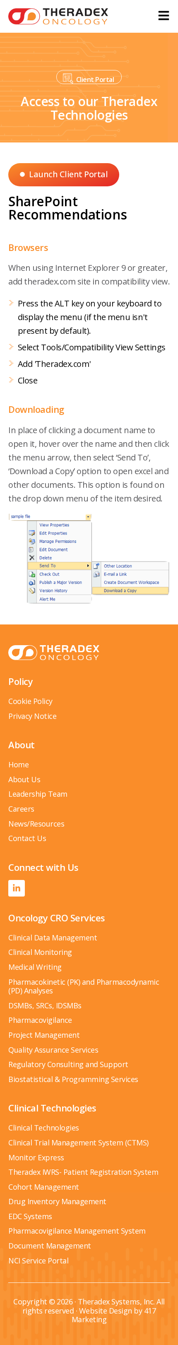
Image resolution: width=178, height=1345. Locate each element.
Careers (21, 809)
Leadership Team (37, 794)
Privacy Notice (32, 716)
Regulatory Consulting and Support (68, 1064)
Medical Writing (35, 967)
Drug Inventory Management (57, 1201)
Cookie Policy (30, 701)
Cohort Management (43, 1187)
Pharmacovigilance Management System (77, 1231)
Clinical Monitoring (40, 952)
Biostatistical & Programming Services (73, 1079)
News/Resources (36, 824)
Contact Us (27, 838)
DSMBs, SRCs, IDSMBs (45, 1005)
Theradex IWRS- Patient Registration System (83, 1172)
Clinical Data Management (52, 937)
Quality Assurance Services (53, 1050)
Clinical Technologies (43, 1128)
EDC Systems (30, 1216)
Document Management (49, 1246)
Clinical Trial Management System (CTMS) (78, 1142)
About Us (24, 779)
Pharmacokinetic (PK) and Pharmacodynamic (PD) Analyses (83, 986)
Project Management (43, 1035)
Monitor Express (36, 1157)
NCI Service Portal (38, 1260)
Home (18, 764)
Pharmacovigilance (40, 1020)
